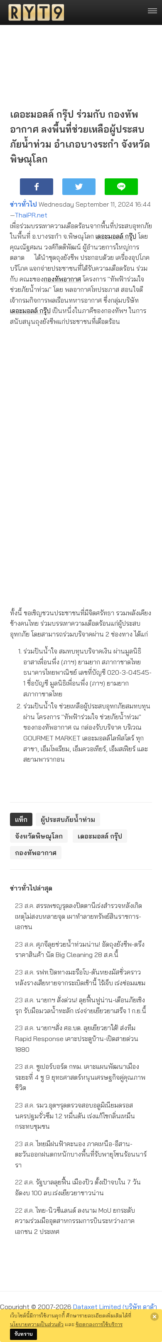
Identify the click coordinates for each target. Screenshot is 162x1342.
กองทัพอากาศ (62, 279)
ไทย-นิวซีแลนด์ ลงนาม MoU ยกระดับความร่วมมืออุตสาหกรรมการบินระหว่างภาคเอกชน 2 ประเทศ (75, 1221)
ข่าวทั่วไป (23, 204)
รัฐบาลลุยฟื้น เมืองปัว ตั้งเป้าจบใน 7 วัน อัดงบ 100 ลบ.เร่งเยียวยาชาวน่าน (78, 1187)
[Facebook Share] (36, 186)
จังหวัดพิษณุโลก (39, 836)
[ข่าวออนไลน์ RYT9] (33, 12)
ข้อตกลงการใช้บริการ (99, 1324)
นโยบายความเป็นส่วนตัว (37, 1324)
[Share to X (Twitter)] (79, 186)
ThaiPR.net (31, 215)
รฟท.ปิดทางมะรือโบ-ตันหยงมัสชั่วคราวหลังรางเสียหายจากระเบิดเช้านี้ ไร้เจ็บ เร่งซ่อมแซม (80, 977)
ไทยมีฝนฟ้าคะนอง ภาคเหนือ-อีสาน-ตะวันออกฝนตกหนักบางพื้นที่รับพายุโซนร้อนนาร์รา (81, 1154)
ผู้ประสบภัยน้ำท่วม (68, 819)
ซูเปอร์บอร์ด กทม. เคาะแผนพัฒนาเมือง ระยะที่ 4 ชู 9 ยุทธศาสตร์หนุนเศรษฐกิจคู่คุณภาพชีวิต (80, 1077)
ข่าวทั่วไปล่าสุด (31, 888)
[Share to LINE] (121, 186)
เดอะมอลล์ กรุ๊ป (116, 236)
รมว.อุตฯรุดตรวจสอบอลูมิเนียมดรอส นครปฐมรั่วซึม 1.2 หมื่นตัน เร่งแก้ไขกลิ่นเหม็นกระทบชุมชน (75, 1115)
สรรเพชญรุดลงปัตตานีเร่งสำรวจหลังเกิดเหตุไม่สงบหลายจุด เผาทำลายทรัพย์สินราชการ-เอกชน (78, 916)
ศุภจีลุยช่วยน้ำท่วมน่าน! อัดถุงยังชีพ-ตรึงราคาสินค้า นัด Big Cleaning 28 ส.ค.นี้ (80, 949)
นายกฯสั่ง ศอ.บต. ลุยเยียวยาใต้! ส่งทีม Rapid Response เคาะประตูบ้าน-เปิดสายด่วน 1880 (76, 1038)
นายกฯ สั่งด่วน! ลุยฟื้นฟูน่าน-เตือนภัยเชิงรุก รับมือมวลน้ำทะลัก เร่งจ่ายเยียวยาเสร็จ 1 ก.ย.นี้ (80, 1005)
